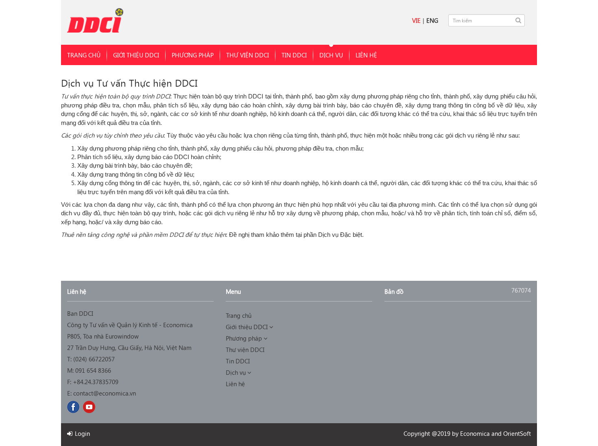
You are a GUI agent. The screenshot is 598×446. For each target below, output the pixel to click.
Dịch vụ (331, 55)
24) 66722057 (97, 359)
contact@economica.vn (104, 393)
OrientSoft (517, 433)
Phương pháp (193, 55)
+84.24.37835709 (95, 382)
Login (81, 433)
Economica (475, 433)
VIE (416, 20)
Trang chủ (83, 55)
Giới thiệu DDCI (136, 55)
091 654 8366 (93, 370)
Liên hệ (366, 55)
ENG (432, 20)
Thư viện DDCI (247, 55)
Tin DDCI (294, 55)
